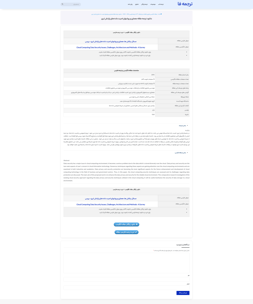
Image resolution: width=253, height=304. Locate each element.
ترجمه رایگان (144, 4)
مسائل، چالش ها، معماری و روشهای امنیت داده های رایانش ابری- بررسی (110, 41)
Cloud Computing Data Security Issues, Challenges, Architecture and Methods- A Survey (110, 47)
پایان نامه (130, 4)
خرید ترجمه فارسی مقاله (125, 232)
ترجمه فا (161, 4)
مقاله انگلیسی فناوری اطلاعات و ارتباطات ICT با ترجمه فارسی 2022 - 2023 (140, 14)
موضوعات (153, 4)
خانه (159, 14)
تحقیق (137, 4)
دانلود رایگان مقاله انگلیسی (125, 224)
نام (188, 276)
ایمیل (188, 284)
